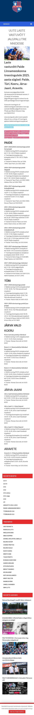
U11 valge (6, 496)
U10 (4, 499)
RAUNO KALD (7, 548)
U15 (4, 487)
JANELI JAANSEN (9, 584)
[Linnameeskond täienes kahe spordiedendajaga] (14, 668)
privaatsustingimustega (25, 708)
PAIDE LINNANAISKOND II (11, 508)
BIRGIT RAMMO (8, 569)
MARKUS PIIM (7, 581)
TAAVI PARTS (7, 557)
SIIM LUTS (6, 587)
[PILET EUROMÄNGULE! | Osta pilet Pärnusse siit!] (14, 688)
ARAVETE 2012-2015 (10, 505)
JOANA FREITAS (8, 545)
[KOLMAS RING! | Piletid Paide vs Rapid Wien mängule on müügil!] (14, 628)
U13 (4, 490)
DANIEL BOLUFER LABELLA (12, 539)
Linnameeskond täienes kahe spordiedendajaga (12, 659)
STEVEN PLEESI (8, 566)
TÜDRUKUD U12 (8, 514)
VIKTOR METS (8, 526)
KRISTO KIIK (7, 554)
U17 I (5, 481)
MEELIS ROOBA (8, 532)
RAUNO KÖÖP (8, 542)
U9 (4, 502)
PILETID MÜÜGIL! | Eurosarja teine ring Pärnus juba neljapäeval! (15, 639)
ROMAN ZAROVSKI (9, 560)
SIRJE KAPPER (7, 536)
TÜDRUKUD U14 (8, 511)
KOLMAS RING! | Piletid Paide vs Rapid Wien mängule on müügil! (16, 619)
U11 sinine (6, 493)
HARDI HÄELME (8, 563)
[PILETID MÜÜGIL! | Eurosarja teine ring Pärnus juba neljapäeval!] (14, 648)
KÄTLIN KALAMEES (9, 575)
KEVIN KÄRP (7, 572)
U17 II (5, 484)
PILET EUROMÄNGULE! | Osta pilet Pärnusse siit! (17, 679)
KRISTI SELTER (8, 578)
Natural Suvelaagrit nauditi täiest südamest (16, 600)
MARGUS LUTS (8, 529)
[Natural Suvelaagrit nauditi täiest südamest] (14, 608)
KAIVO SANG (7, 551)
